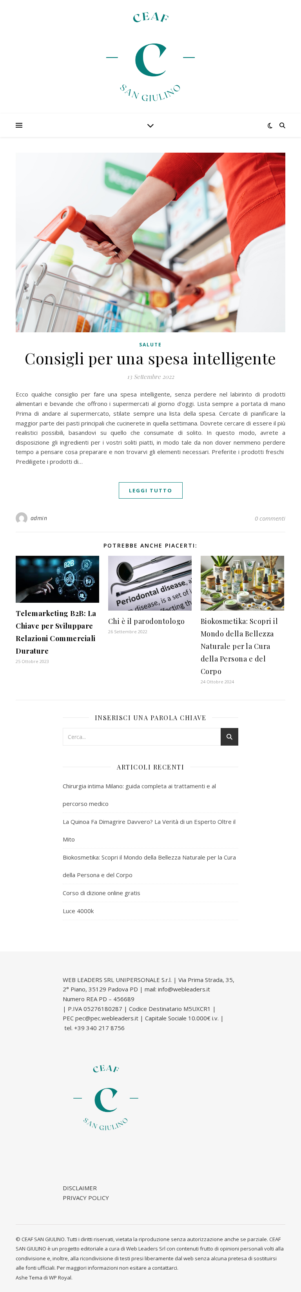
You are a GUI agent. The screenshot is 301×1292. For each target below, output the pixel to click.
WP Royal (60, 1277)
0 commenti (270, 518)
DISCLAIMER (80, 1188)
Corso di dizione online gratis (101, 893)
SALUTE (150, 344)
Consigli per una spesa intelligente (150, 358)
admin (39, 518)
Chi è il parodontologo (146, 621)
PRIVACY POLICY (86, 1198)
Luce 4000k (78, 911)
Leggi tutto (150, 490)
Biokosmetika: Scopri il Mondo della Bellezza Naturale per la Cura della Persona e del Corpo (239, 646)
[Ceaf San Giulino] (150, 56)
